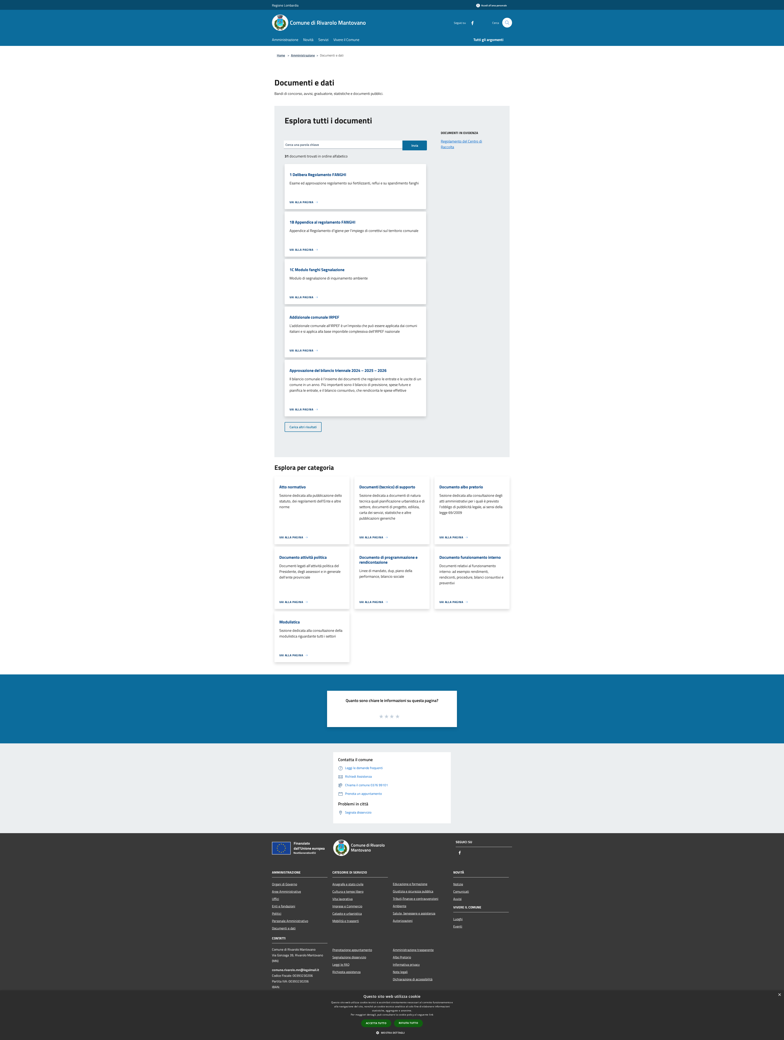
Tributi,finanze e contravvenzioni (415, 898)
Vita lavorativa (342, 898)
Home (281, 55)
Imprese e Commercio (347, 906)
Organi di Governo (284, 884)
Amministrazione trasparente (413, 949)
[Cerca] (507, 23)
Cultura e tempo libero (347, 891)
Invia (414, 145)
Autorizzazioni (403, 920)
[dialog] (392, 1015)
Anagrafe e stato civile (347, 884)
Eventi (457, 926)
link (431, 1014)
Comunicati (461, 891)
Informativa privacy (406, 964)
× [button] (779, 994)
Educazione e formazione (410, 883)
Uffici (275, 898)
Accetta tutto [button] (376, 1023)
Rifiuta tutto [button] (408, 1023)
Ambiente (399, 906)
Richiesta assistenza (346, 971)
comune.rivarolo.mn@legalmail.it (295, 969)
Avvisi (457, 898)
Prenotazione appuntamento (352, 949)
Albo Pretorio (402, 957)
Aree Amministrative (286, 891)
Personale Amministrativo (290, 920)
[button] (392, 1032)
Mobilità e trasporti (345, 920)
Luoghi (458, 919)
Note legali (400, 971)
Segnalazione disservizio (349, 957)
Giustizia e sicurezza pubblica (413, 891)
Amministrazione (303, 55)
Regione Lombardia (285, 5)
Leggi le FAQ (341, 964)
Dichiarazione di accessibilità (412, 979)
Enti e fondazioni (283, 906)
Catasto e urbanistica (347, 913)
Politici (276, 913)
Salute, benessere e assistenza (414, 913)
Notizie (458, 884)
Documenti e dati (284, 928)
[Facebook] (471, 22)
